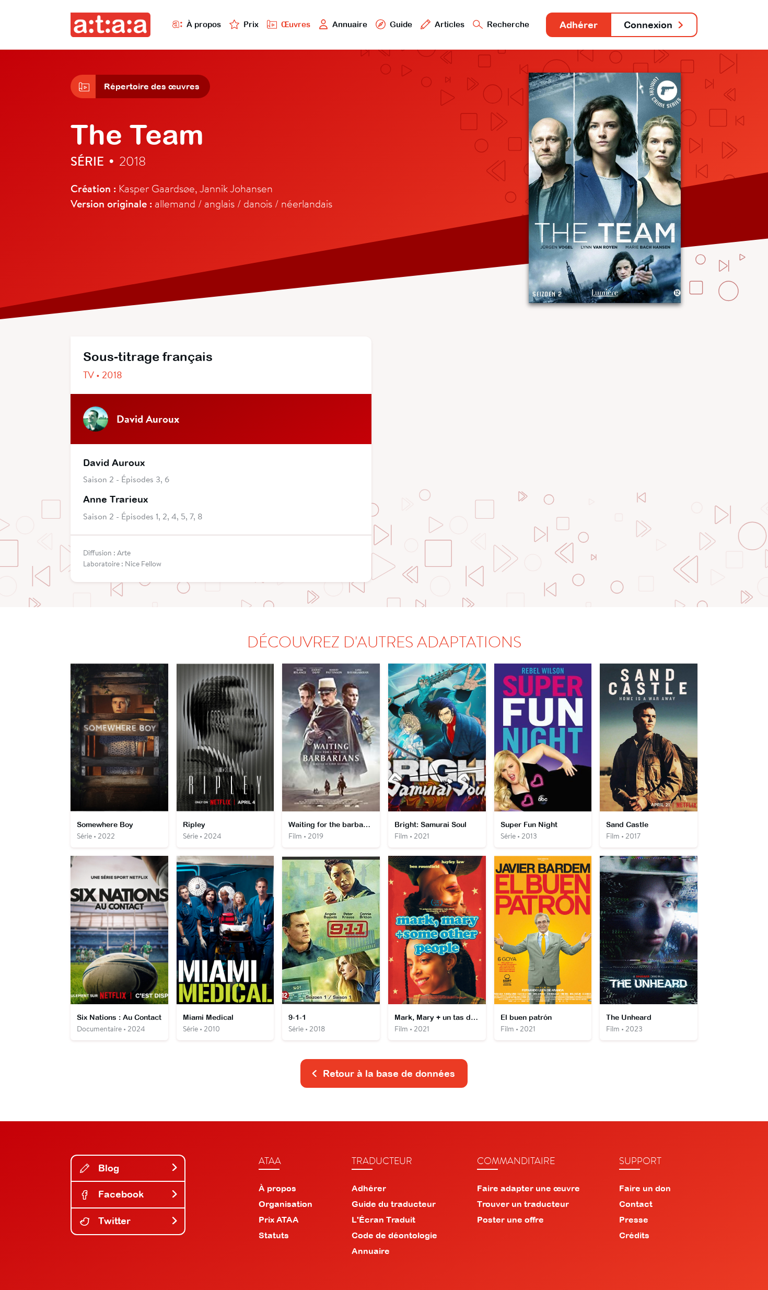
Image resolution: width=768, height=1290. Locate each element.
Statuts (274, 1235)
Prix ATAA (279, 1219)
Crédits (634, 1235)
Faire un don (645, 1188)
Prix (251, 24)
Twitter (113, 1220)
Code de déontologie (394, 1235)
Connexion (648, 24)
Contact (636, 1203)
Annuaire (349, 24)
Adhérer (579, 24)
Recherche (508, 24)
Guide (401, 24)
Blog (107, 1168)
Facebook (120, 1194)
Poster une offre (510, 1219)
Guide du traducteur (394, 1203)
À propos (204, 24)
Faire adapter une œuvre (528, 1188)
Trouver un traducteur (523, 1203)
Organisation (285, 1203)
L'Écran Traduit (383, 1219)
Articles (449, 24)
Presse (633, 1219)
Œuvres (295, 24)
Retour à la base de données (389, 1073)
